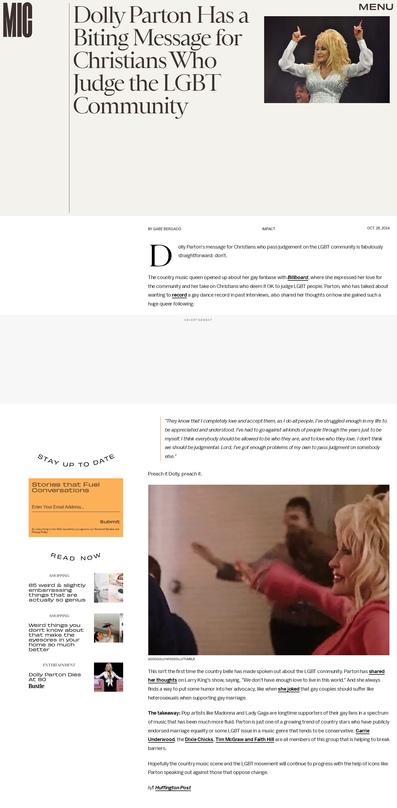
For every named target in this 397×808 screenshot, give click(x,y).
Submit (110, 521)
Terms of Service (104, 529)
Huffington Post (173, 787)
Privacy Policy (40, 532)
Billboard (298, 277)
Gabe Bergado (167, 229)
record (179, 295)
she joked (289, 689)
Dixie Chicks (199, 739)
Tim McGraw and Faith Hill (245, 739)
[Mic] (17, 20)
